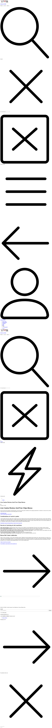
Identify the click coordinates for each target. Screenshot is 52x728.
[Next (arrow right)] (1, 727)
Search (1, 609)
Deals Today (4, 321)
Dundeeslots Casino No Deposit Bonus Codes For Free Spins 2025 (11, 523)
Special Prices (4, 322)
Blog (3, 325)
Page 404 (5, 327)
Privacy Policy (4, 617)
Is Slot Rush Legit (3, 513)
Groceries (4, 323)
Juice (3, 324)
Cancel (1, 441)
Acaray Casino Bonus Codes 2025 (6, 514)
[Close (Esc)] (0, 726)
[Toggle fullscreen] (2, 726)
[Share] (1, 726)
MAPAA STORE (3, 332)
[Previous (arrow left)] (0, 727)
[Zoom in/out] (3, 726)
